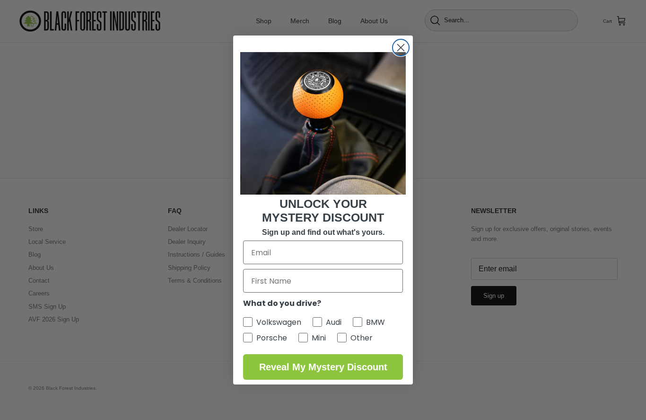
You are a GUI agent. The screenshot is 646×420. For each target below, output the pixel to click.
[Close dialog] (401, 47)
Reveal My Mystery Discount (323, 367)
